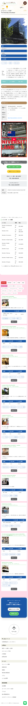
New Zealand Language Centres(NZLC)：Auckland (11, 445)
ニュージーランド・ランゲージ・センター (9, 446)
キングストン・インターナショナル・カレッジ (10, 356)
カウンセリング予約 (6, 651)
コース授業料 (12, 81)
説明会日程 (4, 656)
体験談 (3, 669)
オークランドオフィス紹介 (7, 688)
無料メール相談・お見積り (13, 166)
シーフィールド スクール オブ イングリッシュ (10, 505)
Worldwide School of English (7, 562)
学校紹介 (4, 81)
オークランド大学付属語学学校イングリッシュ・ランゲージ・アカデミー (14, 535)
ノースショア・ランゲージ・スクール (8, 476)
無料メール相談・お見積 (7, 648)
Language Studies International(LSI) (8, 385)
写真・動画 (20, 81)
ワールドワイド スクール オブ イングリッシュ (10, 563)
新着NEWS (4, 667)
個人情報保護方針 (6, 694)
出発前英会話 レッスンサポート (9, 641)
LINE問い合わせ (14, 613)
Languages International (6, 415)
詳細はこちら (14, 321)
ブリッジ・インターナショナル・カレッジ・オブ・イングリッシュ (13, 327)
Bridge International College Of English (9, 326)
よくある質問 (5, 678)
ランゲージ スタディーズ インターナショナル (10, 386)
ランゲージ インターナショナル (7, 416)
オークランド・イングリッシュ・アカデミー (9, 297)
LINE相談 (4, 653)
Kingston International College (7, 355)
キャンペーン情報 (6, 664)
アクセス (4, 691)
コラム (3, 675)
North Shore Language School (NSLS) (9, 475)
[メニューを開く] (25, 3)
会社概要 (4, 685)
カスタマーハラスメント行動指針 (9, 697)
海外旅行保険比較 (6, 672)
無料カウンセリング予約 (14, 171)
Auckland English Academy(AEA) (8, 296)
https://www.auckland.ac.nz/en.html (15, 117)
